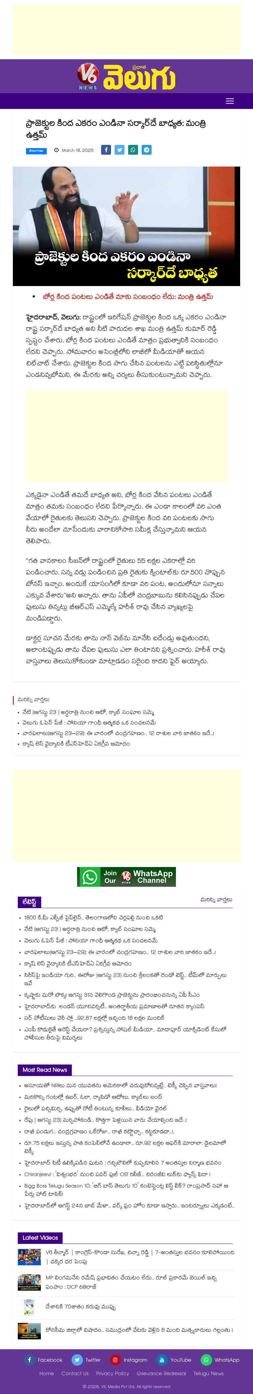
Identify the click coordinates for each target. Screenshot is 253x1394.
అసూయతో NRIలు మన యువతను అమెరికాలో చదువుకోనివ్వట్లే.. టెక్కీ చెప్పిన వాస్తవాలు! (120, 1086)
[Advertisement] (126, 29)
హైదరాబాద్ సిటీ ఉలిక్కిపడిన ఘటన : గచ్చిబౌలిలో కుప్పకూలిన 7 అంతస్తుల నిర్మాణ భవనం (123, 1164)
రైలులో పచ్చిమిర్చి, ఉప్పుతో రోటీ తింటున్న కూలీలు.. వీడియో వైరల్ (95, 1109)
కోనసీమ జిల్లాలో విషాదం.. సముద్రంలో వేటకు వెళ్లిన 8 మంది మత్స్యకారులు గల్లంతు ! (139, 1331)
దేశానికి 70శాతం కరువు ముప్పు (81, 1307)
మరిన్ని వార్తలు (217, 900)
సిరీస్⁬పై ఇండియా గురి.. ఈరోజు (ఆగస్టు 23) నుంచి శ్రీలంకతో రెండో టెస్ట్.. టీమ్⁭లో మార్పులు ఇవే (125, 980)
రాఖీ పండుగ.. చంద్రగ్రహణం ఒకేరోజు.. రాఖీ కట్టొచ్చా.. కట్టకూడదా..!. (99, 1132)
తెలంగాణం (36, 151)
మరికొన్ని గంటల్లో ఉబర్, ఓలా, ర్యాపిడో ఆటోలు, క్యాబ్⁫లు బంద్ (93, 1098)
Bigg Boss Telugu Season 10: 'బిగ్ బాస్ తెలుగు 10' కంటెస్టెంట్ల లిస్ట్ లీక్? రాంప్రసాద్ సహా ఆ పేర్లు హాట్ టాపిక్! (126, 1191)
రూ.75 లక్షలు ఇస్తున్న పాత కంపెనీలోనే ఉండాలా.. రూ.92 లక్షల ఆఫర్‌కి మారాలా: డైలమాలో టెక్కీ (125, 1148)
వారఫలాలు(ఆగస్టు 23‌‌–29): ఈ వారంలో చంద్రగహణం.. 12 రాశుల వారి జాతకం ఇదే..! (118, 734)
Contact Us (75, 1374)
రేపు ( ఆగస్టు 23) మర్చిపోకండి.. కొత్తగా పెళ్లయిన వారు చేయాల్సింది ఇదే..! (105, 1121)
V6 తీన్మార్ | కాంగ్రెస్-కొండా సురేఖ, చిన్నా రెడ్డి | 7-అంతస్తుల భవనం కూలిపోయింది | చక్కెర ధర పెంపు (140, 1258)
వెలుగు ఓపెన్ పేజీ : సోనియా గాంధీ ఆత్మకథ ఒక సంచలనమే (89, 723)
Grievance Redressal (161, 1374)
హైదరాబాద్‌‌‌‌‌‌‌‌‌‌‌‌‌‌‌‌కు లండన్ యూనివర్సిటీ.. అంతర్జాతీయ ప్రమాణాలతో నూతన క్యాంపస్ (114, 1007)
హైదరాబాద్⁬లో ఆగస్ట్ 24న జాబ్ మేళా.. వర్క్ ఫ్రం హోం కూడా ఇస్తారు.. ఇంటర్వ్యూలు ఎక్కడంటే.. (129, 1206)
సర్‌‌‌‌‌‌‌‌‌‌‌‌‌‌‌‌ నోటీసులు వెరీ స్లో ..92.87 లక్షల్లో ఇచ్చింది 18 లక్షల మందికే (95, 1019)
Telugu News (209, 1374)
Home (47, 1374)
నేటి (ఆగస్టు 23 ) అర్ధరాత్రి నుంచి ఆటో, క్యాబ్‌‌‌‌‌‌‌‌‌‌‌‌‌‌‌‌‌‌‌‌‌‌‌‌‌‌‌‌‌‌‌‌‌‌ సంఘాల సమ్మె (88, 713)
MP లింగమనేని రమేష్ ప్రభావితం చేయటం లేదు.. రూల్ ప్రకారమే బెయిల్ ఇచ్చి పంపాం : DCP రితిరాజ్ (131, 1283)
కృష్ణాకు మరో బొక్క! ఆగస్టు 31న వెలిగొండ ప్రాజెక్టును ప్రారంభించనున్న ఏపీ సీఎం (113, 996)
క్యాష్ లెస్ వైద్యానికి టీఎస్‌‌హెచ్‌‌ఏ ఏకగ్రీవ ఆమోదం (77, 745)
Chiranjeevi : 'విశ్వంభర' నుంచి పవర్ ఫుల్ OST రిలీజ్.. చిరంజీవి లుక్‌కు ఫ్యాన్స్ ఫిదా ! (117, 1175)
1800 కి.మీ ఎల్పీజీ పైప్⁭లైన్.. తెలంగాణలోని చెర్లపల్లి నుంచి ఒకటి (93, 918)
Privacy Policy (112, 1374)
